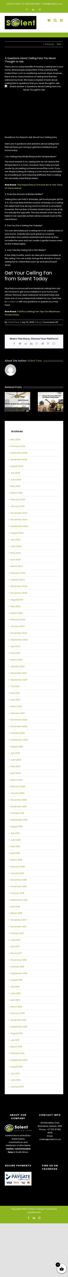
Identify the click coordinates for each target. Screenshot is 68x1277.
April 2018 (15, 906)
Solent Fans (13, 322)
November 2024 (19, 519)
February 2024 (18, 572)
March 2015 (16, 1046)
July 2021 (15, 686)
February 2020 (18, 786)
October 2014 (17, 1053)
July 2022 (15, 646)
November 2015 (19, 1019)
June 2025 (16, 479)
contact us (12, 301)
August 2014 (17, 1066)
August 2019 (17, 826)
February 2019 (18, 866)
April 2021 (15, 699)
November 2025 (19, 459)
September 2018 (19, 899)
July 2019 (15, 833)
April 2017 (15, 946)
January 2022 (18, 666)
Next (59, 44)
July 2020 (15, 753)
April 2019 (15, 853)
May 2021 (15, 693)
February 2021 (18, 713)
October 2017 (17, 933)
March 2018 (16, 913)
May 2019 (15, 846)
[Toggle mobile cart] (48, 20)
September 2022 (19, 639)
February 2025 (18, 499)
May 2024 (16, 552)
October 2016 (17, 966)
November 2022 (19, 633)
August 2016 (17, 979)
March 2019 (16, 859)
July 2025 (15, 472)
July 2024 (15, 539)
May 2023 (15, 606)
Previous (49, 44)
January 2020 (18, 793)
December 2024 (19, 512)
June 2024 (16, 546)
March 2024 (17, 566)
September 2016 (19, 973)
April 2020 (16, 773)
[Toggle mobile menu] (61, 20)
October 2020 (18, 733)
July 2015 (15, 1040)
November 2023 (19, 592)
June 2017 (15, 939)
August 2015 (17, 1033)
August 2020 (17, 746)
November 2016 (19, 959)
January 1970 (17, 1086)
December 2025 (19, 452)
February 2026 (18, 446)
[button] (7, 401)
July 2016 (15, 986)
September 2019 (19, 819)
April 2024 (16, 559)
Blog (38, 322)
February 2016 (18, 1013)
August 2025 (17, 466)
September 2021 (19, 679)
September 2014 (19, 1060)
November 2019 (19, 806)
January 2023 (18, 626)
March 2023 (17, 613)
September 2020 (19, 739)
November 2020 (19, 726)
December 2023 (19, 586)
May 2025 (15, 486)
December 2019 (19, 799)
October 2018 (17, 893)
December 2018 (19, 879)
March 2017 (16, 953)
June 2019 (16, 839)
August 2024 (17, 532)
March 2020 (17, 779)
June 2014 (16, 1079)
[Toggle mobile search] (55, 20)
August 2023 (17, 599)
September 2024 (19, 526)
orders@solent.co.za (52, 3)
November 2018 (19, 886)
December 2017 (19, 919)
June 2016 (16, 993)
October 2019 (17, 813)
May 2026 (15, 439)
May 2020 (15, 766)
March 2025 (17, 492)
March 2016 (16, 1006)
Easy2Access (34, 1212)
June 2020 (16, 759)
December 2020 (19, 719)
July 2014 (15, 1073)
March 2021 (16, 706)
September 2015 (19, 1026)
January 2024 (18, 579)
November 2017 (18, 926)
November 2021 (19, 673)
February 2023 (18, 619)
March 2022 (17, 659)
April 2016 (15, 999)
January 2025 (18, 506)
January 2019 (17, 873)
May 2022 (15, 652)
